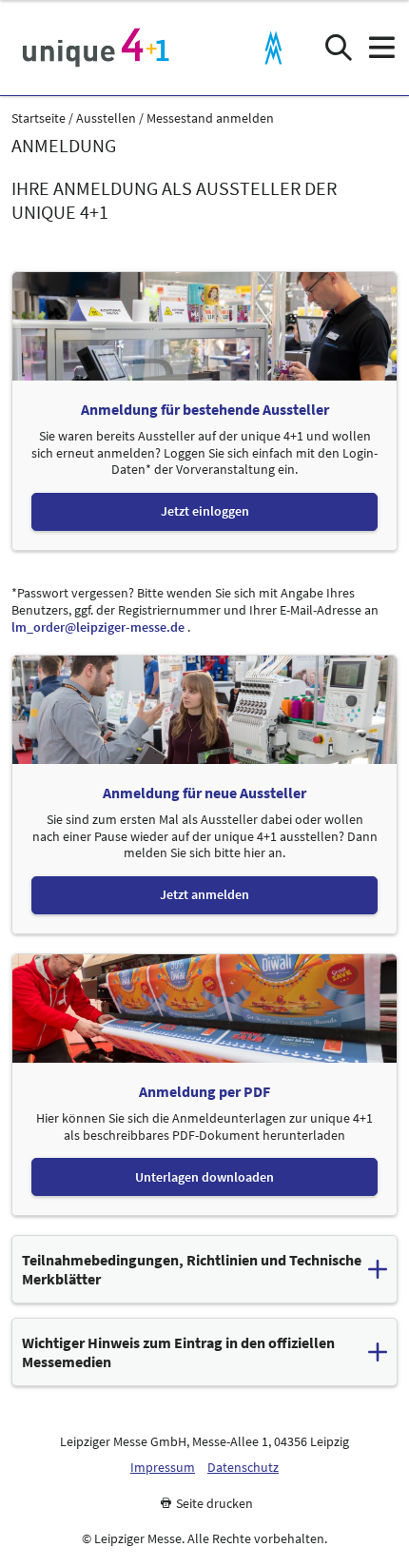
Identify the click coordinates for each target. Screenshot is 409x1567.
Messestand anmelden (210, 118)
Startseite (38, 118)
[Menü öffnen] (381, 48)
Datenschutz (243, 1467)
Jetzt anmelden (204, 895)
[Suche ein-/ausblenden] (338, 48)
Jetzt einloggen (205, 510)
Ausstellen (106, 118)
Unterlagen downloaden (204, 1176)
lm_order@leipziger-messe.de (98, 627)
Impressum (162, 1467)
